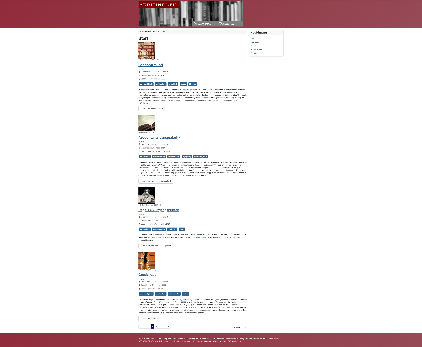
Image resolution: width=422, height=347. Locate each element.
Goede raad (147, 275)
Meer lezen (254, 42)
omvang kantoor (173, 157)
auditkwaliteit (161, 84)
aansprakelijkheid (200, 157)
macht (182, 229)
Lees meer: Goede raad (150, 318)
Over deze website (257, 49)
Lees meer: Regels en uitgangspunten (156, 246)
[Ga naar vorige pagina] (145, 326)
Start (252, 39)
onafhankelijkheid (146, 84)
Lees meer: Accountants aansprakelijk (156, 181)
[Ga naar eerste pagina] (140, 326)
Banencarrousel (150, 65)
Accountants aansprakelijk (159, 137)
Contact (253, 53)
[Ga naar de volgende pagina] (164, 326)
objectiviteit (173, 84)
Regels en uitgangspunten (158, 210)
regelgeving (187, 157)
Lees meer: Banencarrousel (152, 108)
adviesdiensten (174, 294)
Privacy (253, 46)
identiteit (192, 84)
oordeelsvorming (159, 157)
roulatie (183, 84)
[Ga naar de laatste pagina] (168, 326)
